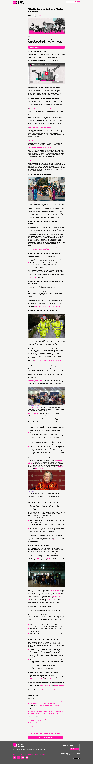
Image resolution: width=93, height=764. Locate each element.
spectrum (30, 595)
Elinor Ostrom (59, 466)
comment (52, 376)
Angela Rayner (53, 600)
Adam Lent (39, 15)
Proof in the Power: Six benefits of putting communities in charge (46, 701)
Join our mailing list (46, 737)
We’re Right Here (32, 277)
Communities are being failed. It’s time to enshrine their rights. (45, 713)
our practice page (59, 685)
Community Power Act (44, 276)
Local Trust (50, 558)
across (59, 593)
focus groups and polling (54, 609)
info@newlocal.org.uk (45, 685)
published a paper (56, 596)
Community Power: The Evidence (38, 723)
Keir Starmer (52, 599)
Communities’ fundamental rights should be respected (43, 108)
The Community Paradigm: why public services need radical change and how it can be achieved (44, 248)
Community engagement (35, 733)
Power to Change (41, 558)
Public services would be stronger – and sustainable (42, 127)
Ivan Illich (30, 468)
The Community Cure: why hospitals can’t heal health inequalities (46, 711)
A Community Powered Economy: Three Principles (47, 306)
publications (44, 376)
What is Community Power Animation (49, 705)
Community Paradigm (39, 203)
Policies (23, 761)
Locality (50, 678)
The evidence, (33, 441)
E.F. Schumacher (39, 468)
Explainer (57, 733)
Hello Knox (78, 761)
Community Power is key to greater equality (40, 147)
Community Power (49, 733)
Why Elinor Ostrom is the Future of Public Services (42, 703)
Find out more (56, 540)
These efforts (31, 518)
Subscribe (75, 748)
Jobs (27, 761)
